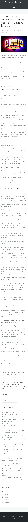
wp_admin (16, 30)
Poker (5, 499)
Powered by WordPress (8, 516)
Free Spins (7, 497)
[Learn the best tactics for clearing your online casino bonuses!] (14, 44)
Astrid (22, 516)
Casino (7, 32)
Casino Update (14, 2)
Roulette (6, 502)
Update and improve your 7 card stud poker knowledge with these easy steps (13, 414)
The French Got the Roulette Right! (14, 463)
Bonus (3, 32)
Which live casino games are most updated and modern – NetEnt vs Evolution (13, 421)
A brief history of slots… (11, 465)
